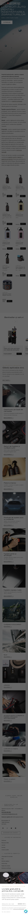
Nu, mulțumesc (6, 911)
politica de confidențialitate (18, 909)
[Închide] (25, 874)
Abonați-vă (21, 903)
